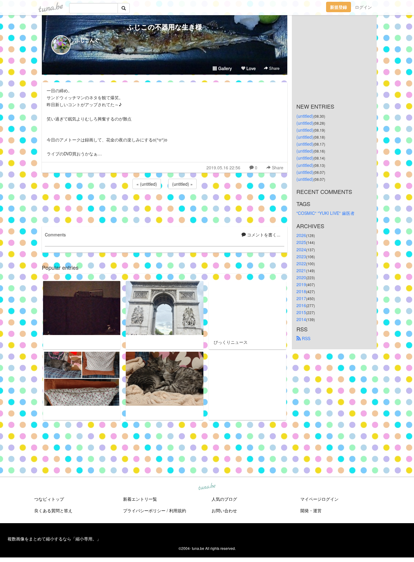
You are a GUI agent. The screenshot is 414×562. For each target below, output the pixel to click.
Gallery (224, 68)
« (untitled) (146, 184)
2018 (301, 291)
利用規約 (177, 510)
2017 (301, 298)
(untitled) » (182, 184)
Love (250, 68)
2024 (301, 249)
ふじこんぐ (87, 39)
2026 (301, 235)
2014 (301, 319)
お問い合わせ (224, 510)
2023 (301, 256)
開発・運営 (311, 510)
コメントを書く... (263, 235)
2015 (301, 312)
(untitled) (304, 116)
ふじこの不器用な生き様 (164, 27)
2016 (301, 305)
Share (273, 68)
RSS (305, 338)
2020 (301, 277)
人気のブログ (224, 499)
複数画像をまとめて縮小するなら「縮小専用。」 (54, 539)
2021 (301, 270)
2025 (301, 242)
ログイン (363, 7)
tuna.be (206, 487)
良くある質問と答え (53, 510)
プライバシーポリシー (144, 510)
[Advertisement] (164, 206)
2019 (301, 284)
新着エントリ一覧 (140, 499)
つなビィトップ (49, 499)
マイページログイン (319, 499)
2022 (301, 263)
